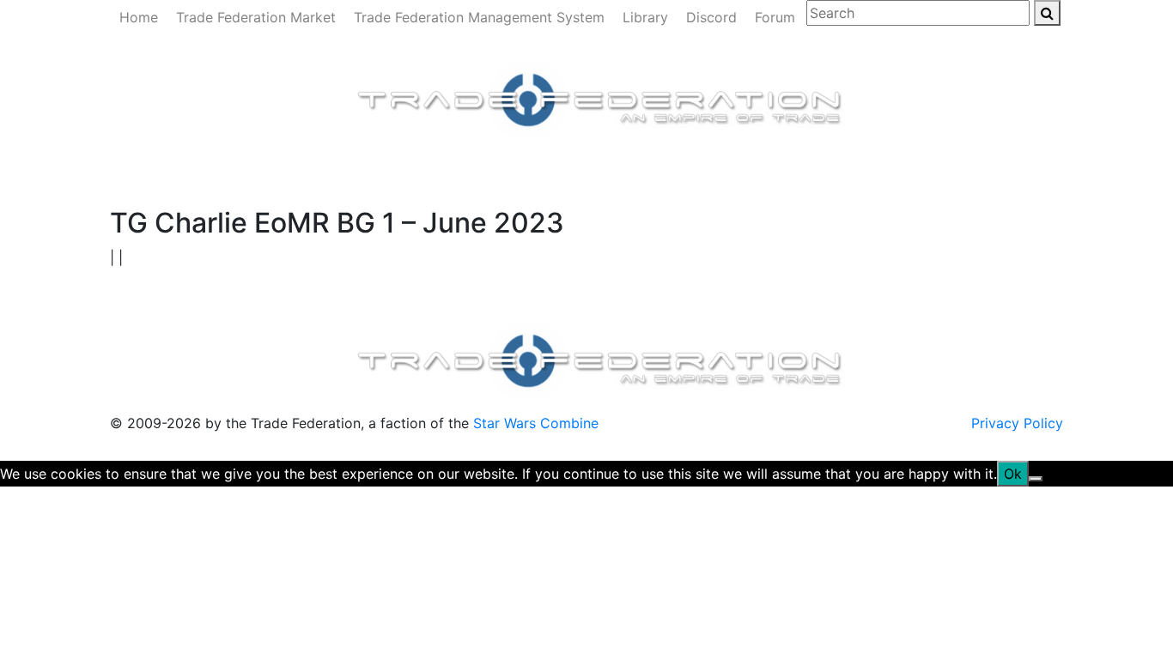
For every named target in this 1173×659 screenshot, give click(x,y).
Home (138, 17)
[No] (1035, 478)
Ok (1013, 473)
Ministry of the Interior (526, 169)
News (187, 169)
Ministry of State (666, 169)
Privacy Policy (1017, 423)
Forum (775, 17)
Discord (711, 17)
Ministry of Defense (376, 169)
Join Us (758, 169)
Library (645, 17)
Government (259, 169)
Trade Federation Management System (479, 17)
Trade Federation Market (256, 17)
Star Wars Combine (536, 423)
